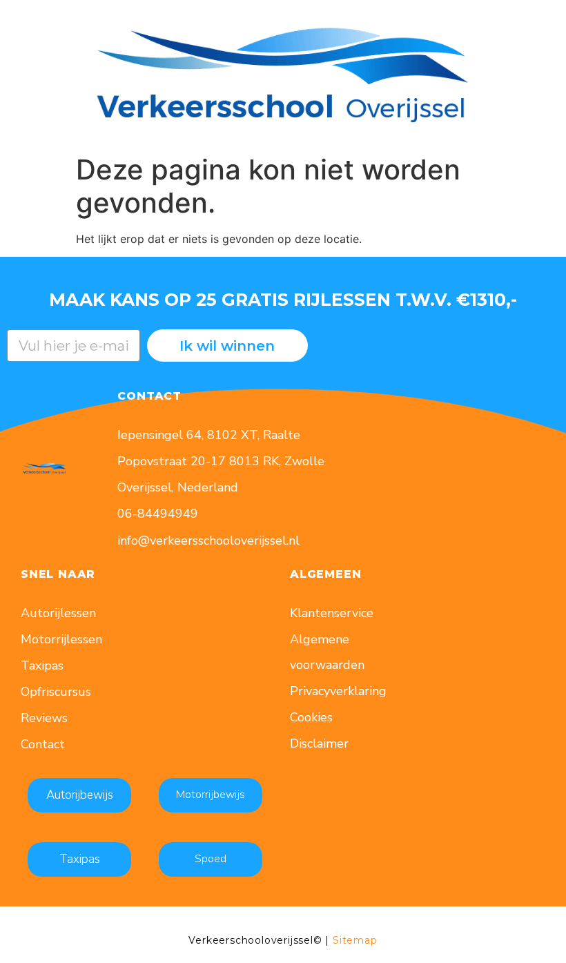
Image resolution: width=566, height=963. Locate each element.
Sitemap (355, 940)
